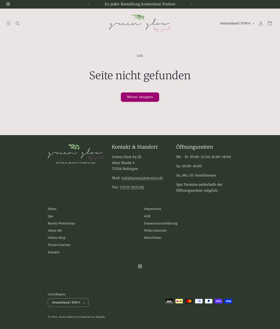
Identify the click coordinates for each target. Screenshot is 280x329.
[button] (8, 23)
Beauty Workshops (61, 223)
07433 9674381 (132, 187)
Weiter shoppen (140, 97)
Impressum (152, 209)
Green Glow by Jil (69, 317)
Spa (50, 216)
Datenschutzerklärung (161, 223)
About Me (55, 230)
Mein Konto (152, 238)
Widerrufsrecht (155, 230)
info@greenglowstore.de (142, 178)
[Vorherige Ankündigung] (88, 4)
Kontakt (54, 252)
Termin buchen (59, 245)
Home (52, 209)
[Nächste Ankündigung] (191, 4)
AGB (147, 216)
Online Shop (57, 238)
